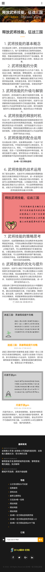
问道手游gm (22, 405)
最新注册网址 (15, 496)
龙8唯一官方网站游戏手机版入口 (23, 519)
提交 (40, 540)
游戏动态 (13, 492)
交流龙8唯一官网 (17, 499)
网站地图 (13, 503)
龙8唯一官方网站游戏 (34, 567)
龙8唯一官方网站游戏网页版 (21, 515)
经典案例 (14, 17)
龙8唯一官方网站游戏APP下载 (22, 523)
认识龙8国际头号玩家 (19, 484)
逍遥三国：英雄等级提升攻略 (23, 345)
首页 (6, 17)
